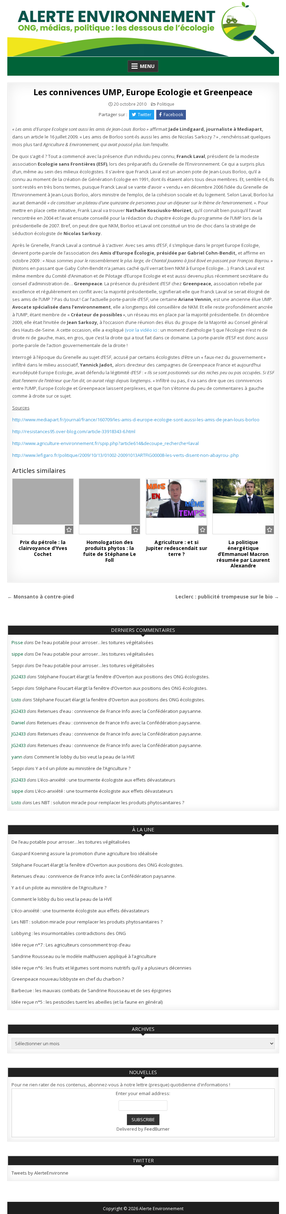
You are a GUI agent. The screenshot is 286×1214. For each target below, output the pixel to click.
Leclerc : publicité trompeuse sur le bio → (227, 596)
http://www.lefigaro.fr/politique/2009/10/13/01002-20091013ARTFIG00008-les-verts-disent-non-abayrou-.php (125, 455)
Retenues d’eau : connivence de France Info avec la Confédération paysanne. (120, 711)
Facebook (173, 115)
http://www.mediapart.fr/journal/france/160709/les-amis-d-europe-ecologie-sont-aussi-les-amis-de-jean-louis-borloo (135, 419)
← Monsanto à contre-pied (40, 596)
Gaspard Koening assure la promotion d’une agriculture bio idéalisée (85, 853)
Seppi (18, 665)
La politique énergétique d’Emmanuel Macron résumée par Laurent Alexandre (243, 554)
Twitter (144, 115)
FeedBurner (157, 1129)
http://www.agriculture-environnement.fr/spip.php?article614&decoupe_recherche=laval (105, 443)
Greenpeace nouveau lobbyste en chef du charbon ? (68, 979)
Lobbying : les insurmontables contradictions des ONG (69, 933)
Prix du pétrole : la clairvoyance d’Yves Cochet (42, 548)
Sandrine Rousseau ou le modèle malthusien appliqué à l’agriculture (84, 956)
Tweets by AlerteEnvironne (40, 1173)
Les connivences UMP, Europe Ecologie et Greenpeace (142, 92)
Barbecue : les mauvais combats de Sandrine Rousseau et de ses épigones (91, 990)
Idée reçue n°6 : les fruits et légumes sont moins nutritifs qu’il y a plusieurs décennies (101, 968)
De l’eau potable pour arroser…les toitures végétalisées (94, 642)
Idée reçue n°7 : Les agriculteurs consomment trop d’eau (71, 945)
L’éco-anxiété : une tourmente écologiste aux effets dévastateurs (106, 780)
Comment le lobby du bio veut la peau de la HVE (84, 757)
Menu (147, 66)
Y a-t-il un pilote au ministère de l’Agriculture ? (83, 768)
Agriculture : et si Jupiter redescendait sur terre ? (176, 548)
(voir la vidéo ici (141, 330)
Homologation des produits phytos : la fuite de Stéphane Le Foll (109, 551)
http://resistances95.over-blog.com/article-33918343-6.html (73, 431)
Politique (165, 104)
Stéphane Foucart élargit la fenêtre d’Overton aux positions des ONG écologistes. (124, 676)
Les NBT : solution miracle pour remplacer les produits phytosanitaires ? (108, 802)
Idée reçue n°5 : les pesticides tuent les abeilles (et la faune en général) (87, 1002)
